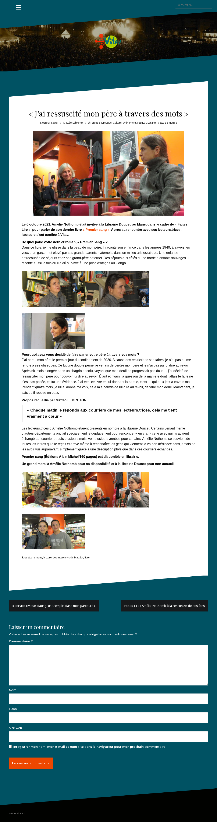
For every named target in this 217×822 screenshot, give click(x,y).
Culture (117, 122)
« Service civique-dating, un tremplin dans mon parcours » (54, 605)
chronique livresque (100, 122)
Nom (12, 690)
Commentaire (21, 641)
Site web (15, 728)
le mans (37, 557)
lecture (47, 557)
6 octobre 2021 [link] (38, 224)
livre (87, 557)
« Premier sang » (96, 229)
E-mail (13, 709)
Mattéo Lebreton (73, 122)
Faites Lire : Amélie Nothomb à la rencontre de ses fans (164, 605)
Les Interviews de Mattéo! (68, 557)
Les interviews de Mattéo (162, 122)
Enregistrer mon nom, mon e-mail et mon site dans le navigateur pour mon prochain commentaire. (89, 746)
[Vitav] (108, 41)
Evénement (129, 122)
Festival (141, 122)
